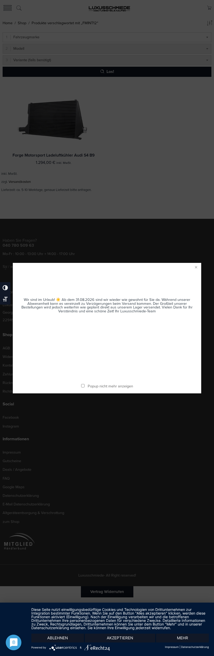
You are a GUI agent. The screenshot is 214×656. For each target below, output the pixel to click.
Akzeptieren (120, 637)
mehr (182, 637)
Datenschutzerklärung (195, 647)
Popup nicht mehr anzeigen (110, 386)
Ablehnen (57, 637)
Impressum (172, 647)
